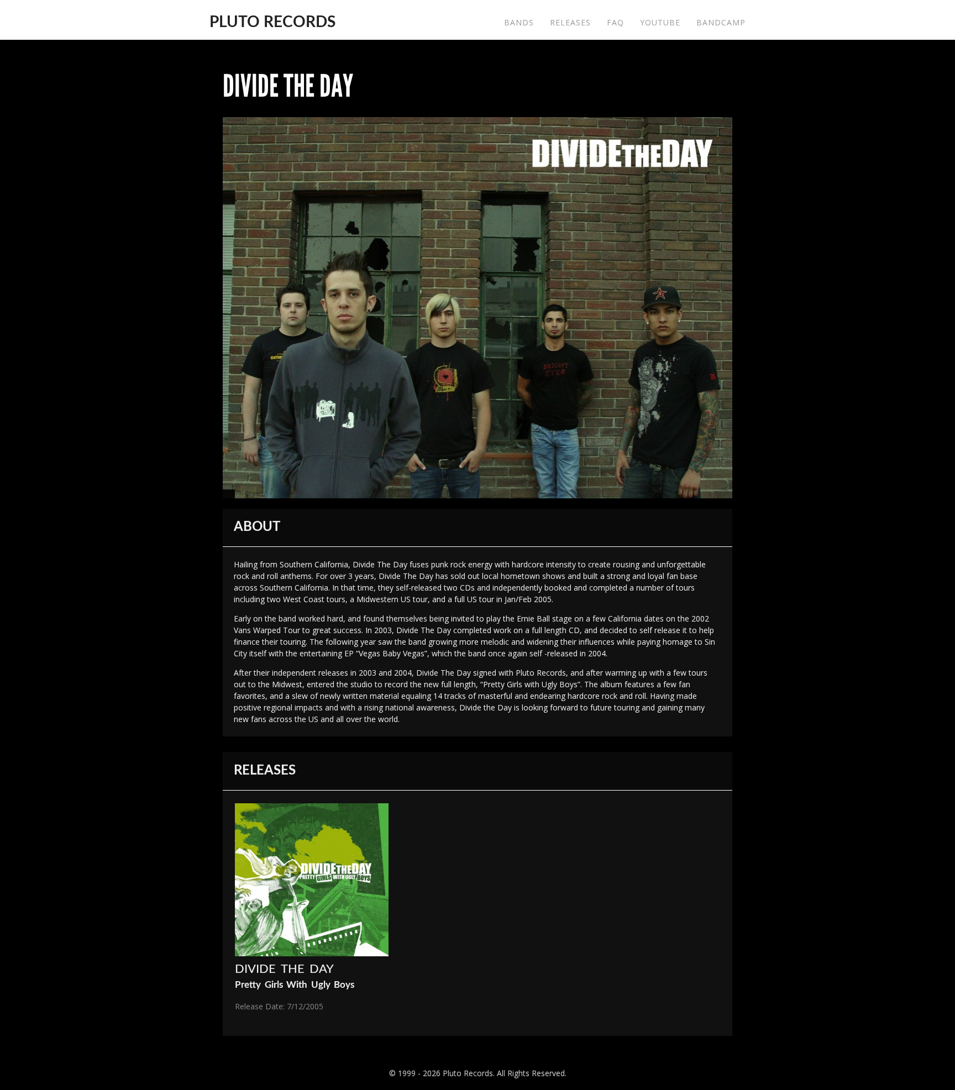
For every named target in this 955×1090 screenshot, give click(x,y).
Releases (570, 22)
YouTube (660, 22)
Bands (519, 22)
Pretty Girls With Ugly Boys (294, 984)
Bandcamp (721, 22)
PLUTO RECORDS (272, 22)
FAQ (615, 22)
